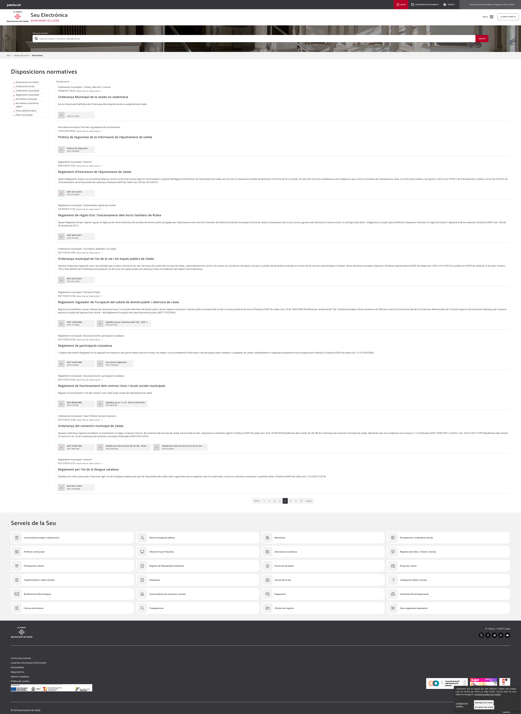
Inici (8, 55)
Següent (309, 501)
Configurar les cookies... (462, 704)
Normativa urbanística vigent (27, 105)
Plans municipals (24, 114)
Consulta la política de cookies (487, 694)
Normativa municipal (26, 98)
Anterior (257, 501)
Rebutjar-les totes (484, 702)
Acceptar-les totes (484, 707)
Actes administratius (26, 110)
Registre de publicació (89, 91)
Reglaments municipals (27, 94)
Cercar (481, 38)
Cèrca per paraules (40, 33)
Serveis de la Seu (21, 55)
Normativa (37, 55)
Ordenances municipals (27, 90)
